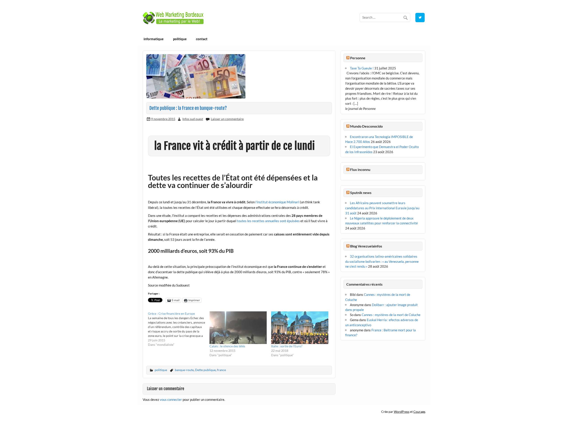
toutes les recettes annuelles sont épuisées (268, 221)
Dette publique (205, 370)
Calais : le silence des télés (227, 346)
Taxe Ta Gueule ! (362, 68)
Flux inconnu (360, 169)
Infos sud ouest (192, 119)
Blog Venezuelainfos (366, 246)
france (221, 370)
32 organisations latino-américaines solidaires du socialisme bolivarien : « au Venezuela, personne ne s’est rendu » (382, 261)
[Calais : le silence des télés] (238, 327)
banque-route (184, 370)
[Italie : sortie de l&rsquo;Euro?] (299, 327)
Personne (357, 58)
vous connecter (171, 399)
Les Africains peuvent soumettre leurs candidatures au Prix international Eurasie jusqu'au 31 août (382, 208)
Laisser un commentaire (227, 119)
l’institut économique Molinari (277, 202)
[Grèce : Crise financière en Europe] (179, 329)
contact (201, 39)
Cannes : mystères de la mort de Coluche (391, 315)
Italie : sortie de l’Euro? (286, 346)
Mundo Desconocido (366, 126)
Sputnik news (360, 192)
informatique (154, 39)
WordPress (401, 411)
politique (180, 39)
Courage (419, 411)
